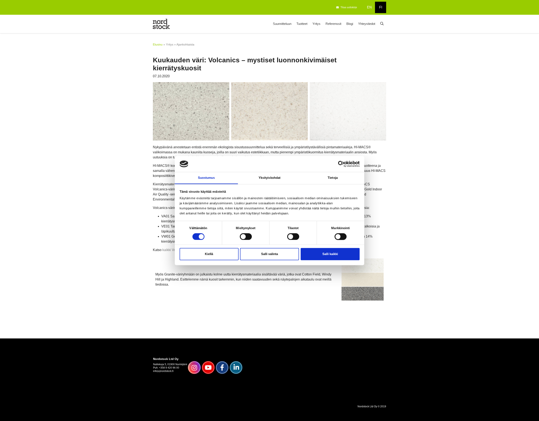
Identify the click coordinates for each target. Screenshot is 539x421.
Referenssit (333, 23)
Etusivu (158, 44)
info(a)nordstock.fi (163, 371)
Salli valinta (269, 254)
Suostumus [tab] (206, 178)
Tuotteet (301, 23)
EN (369, 7)
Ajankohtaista (185, 44)
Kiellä (209, 254)
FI (380, 7)
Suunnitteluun (282, 23)
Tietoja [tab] (333, 178)
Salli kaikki (330, 254)
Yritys (316, 23)
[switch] (246, 236)
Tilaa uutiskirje (348, 7)
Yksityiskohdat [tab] (269, 178)
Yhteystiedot (366, 23)
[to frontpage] (161, 23)
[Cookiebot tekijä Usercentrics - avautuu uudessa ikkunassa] (341, 164)
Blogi (349, 23)
